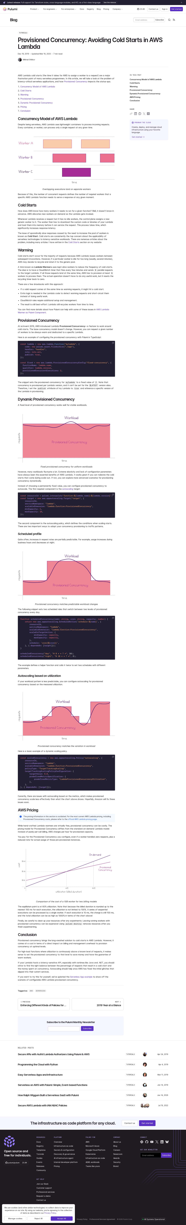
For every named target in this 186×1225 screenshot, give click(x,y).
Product (33, 9)
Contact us (153, 9)
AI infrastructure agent (63, 1158)
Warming (24, 94)
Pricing (106, 9)
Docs (82, 9)
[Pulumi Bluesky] (167, 1141)
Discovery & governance (64, 1154)
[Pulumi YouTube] (151, 1141)
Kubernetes (91, 1154)
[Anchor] (79, 118)
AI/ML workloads (92, 1162)
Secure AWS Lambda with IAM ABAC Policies (42, 1105)
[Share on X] (144, 114)
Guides (39, 1158)
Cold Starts (25, 90)
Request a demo (43, 1196)
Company (117, 9)
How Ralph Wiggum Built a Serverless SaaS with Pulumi (48, 1095)
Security (116, 1162)
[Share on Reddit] (139, 114)
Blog (99, 9)
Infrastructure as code (63, 1146)
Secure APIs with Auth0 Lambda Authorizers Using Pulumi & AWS (53, 1054)
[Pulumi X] (156, 1141)
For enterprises (67, 9)
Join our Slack (42, 1184)
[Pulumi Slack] (141, 1141)
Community (41, 1170)
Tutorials (23, 33)
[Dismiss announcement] (181, 2)
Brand (115, 1166)
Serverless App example (81, 977)
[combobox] (169, 20)
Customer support (44, 1188)
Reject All (39, 1218)
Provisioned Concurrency (75, 81)
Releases (40, 1166)
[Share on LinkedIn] (135, 114)
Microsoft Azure (92, 1146)
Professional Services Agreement (102, 1219)
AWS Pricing (135, 97)
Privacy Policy (82, 1219)
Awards (116, 1158)
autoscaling (67, 489)
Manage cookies (15, 1218)
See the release (110, 2)
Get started (176, 9)
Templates (41, 1150)
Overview (58, 1142)
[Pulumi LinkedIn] (161, 1141)
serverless (40, 991)
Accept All (61, 1218)
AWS (87, 1142)
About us (117, 1142)
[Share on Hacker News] (148, 114)
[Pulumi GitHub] (146, 1141)
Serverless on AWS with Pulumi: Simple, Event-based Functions (52, 1085)
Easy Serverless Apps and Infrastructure (40, 1074)
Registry (90, 9)
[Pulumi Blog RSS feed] (174, 20)
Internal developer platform (66, 1162)
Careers (116, 1150)
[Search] (169, 20)
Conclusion (25, 111)
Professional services (45, 1192)
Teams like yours (93, 1166)
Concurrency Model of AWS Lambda (37, 86)
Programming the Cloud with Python (38, 1064)
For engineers (49, 9)
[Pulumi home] (10, 9)
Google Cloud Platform (95, 1150)
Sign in (165, 9)
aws (31, 991)
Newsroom (117, 1154)
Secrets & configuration (64, 1150)
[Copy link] (131, 113)
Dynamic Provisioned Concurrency (36, 102)
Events (39, 1162)
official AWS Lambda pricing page (82, 819)
